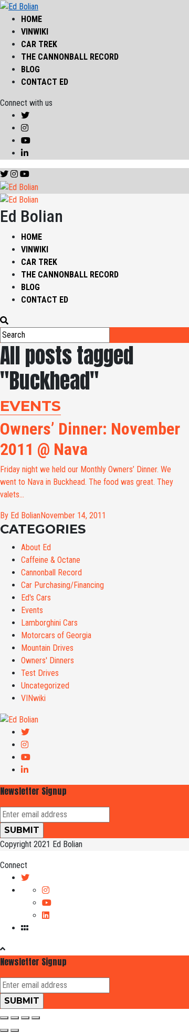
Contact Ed (44, 82)
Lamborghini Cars (49, 623)
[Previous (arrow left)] (4, 1030)
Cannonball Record (51, 572)
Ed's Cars (36, 598)
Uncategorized (45, 686)
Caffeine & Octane (50, 560)
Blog (30, 69)
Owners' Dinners (47, 660)
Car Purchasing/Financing (62, 585)
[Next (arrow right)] (14, 1030)
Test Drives (40, 673)
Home (31, 19)
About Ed (36, 547)
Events (32, 610)
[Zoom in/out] (36, 1017)
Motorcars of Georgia (56, 635)
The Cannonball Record (70, 57)
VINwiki (34, 32)
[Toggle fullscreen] (25, 1017)
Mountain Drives (47, 648)
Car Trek (39, 44)
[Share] (14, 1017)
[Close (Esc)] (4, 1017)
